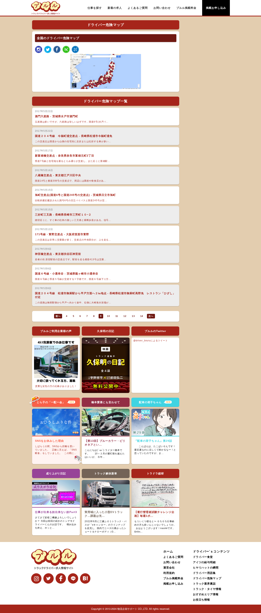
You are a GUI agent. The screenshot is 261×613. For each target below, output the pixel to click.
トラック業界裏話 (204, 583)
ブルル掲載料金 (186, 7)
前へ (58, 316)
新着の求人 (115, 7)
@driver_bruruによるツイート (150, 340)
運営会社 (169, 567)
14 (141, 316)
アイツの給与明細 (204, 562)
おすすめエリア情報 (206, 594)
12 (124, 316)
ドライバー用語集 (204, 573)
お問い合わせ (162, 7)
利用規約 (169, 573)
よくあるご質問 (138, 7)
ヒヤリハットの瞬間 (206, 567)
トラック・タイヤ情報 (207, 589)
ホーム (168, 551)
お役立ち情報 (201, 599)
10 (108, 316)
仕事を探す (95, 7)
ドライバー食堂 (203, 557)
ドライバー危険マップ (207, 578)
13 (133, 316)
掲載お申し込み (216, 7)
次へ (150, 316)
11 (116, 316)
